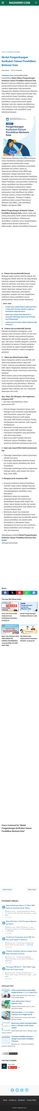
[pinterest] (19, 593)
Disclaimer (21, 1100)
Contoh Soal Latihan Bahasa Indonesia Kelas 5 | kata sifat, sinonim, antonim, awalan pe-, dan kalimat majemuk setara (20, 309)
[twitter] (12, 593)
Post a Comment (16, 70)
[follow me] (22, 1090)
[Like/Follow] (12, 1090)
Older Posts (32, 889)
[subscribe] (26, 1090)
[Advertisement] (19, 28)
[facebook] (5, 593)
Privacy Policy (31, 1100)
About (5, 1100)
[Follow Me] (17, 1090)
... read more (9, 931)
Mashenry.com (19, 2)
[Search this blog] (36, 3)
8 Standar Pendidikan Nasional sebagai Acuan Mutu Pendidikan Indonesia (22, 1039)
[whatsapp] (26, 593)
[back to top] (34, 1106)
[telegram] (33, 593)
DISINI (4, 540)
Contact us (12, 1100)
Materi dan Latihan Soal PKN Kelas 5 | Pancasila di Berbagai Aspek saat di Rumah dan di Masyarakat (20, 317)
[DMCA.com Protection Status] (10, 1055)
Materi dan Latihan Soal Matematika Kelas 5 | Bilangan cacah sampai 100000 (24, 1025)
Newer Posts (7, 889)
